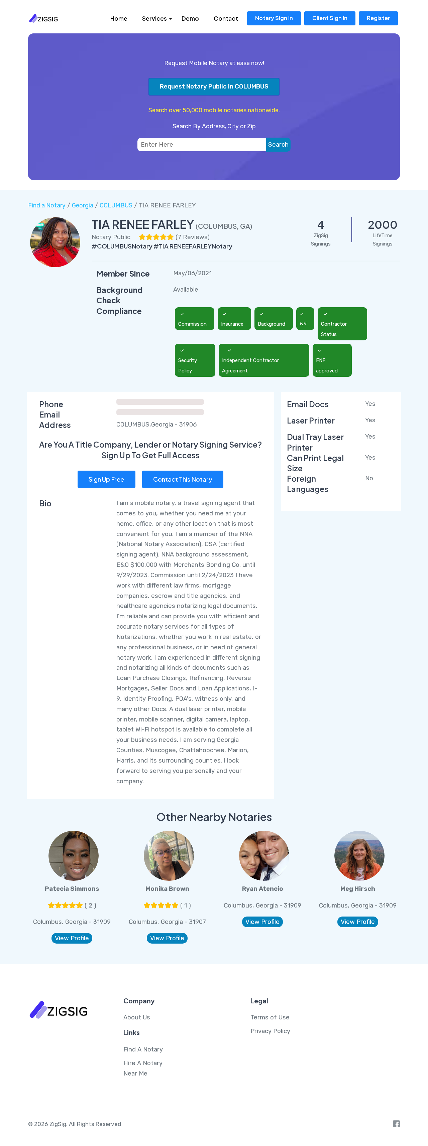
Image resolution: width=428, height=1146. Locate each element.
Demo (190, 18)
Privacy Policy (270, 1031)
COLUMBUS (116, 205)
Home (118, 18)
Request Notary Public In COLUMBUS (214, 86)
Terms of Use (270, 1017)
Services (154, 18)
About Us (136, 1017)
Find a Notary (47, 205)
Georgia (82, 205)
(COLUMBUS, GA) (224, 226)
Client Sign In (329, 17)
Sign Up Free (106, 479)
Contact (226, 18)
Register (378, 17)
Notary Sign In (274, 17)
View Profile (72, 938)
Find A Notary (143, 1049)
